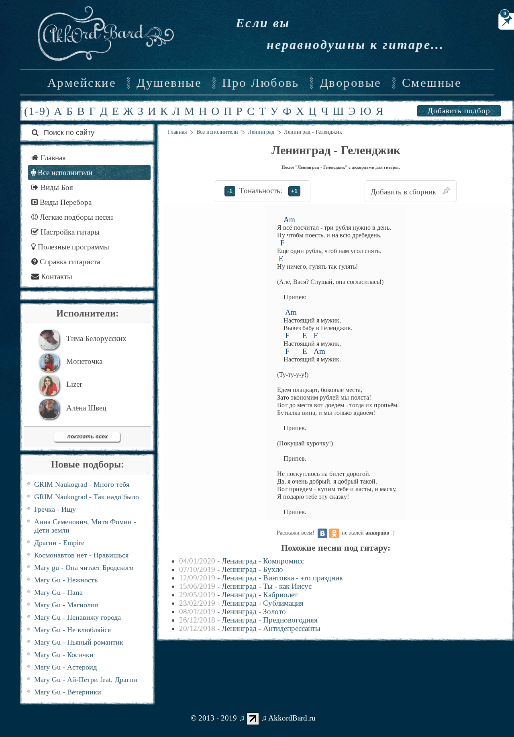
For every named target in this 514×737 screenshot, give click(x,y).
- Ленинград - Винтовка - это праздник (261, 578)
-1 (230, 191)
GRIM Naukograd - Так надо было (86, 497)
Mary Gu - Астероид (65, 667)
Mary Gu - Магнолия (66, 605)
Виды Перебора (65, 202)
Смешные (431, 83)
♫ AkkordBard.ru (288, 718)
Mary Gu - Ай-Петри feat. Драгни (85, 680)
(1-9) (37, 111)
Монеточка (84, 361)
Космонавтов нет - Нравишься (81, 555)
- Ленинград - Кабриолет (238, 594)
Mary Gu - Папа (58, 592)
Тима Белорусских (96, 338)
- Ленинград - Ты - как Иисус (245, 586)
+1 (294, 191)
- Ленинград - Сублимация (241, 603)
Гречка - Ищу (55, 509)
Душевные (169, 83)
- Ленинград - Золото (232, 611)
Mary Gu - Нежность (66, 580)
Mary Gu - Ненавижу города (77, 617)
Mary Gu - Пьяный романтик (78, 642)
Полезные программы (72, 247)
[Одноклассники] (334, 533)
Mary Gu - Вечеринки (67, 692)
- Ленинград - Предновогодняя (248, 620)
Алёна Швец (86, 408)
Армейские (81, 83)
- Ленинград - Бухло (231, 569)
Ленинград (261, 132)
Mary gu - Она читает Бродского (83, 567)
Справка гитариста (69, 261)
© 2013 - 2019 (214, 718)
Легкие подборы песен (75, 217)
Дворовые (350, 83)
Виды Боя (56, 187)
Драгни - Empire (59, 543)
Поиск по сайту (68, 133)
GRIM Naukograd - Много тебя (81, 484)
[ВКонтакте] (322, 533)
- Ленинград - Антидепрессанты (249, 628)
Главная (177, 132)
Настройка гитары (69, 232)
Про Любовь (260, 83)
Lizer (74, 384)
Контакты (55, 276)
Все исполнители (217, 132)
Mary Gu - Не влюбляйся (72, 630)
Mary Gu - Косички (64, 655)
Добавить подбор (459, 110)
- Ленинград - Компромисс (241, 561)
